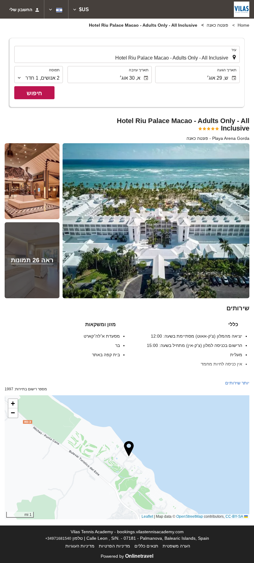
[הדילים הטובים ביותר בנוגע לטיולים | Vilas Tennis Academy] (241, 9)
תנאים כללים (146, 545)
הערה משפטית (176, 545)
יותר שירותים (237, 382)
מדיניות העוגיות (79, 545)
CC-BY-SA (234, 516)
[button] (81, 9)
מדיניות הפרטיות (114, 545)
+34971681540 (58, 538)
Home (243, 25)
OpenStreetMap (189, 516)
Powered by (127, 556)
